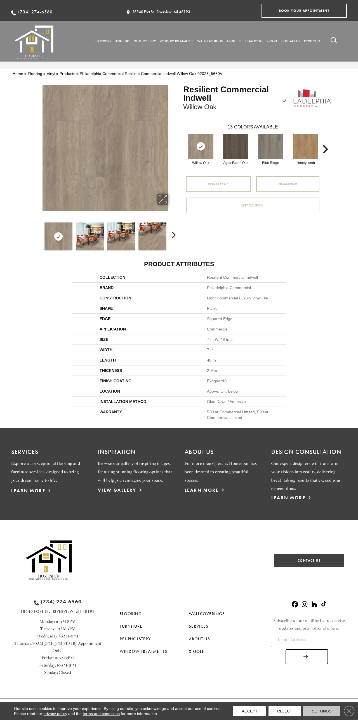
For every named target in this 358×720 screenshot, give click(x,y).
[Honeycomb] (306, 146)
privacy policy (55, 713)
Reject (284, 711)
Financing (287, 184)
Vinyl (51, 73)
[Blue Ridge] (271, 146)
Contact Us (218, 184)
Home (18, 73)
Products (67, 73)
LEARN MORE (28, 490)
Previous (38, 233)
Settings (321, 711)
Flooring (35, 73)
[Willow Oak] (201, 146)
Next (172, 233)
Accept (250, 711)
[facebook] (295, 604)
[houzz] (314, 604)
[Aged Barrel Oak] (236, 146)
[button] (304, 11)
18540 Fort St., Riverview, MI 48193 (161, 11)
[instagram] (305, 604)
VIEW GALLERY (117, 490)
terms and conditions (101, 713)
